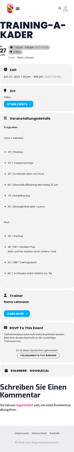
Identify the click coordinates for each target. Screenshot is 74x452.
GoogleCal (39, 370)
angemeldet (24, 405)
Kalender (19, 370)
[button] (17, 8)
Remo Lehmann (16, 302)
